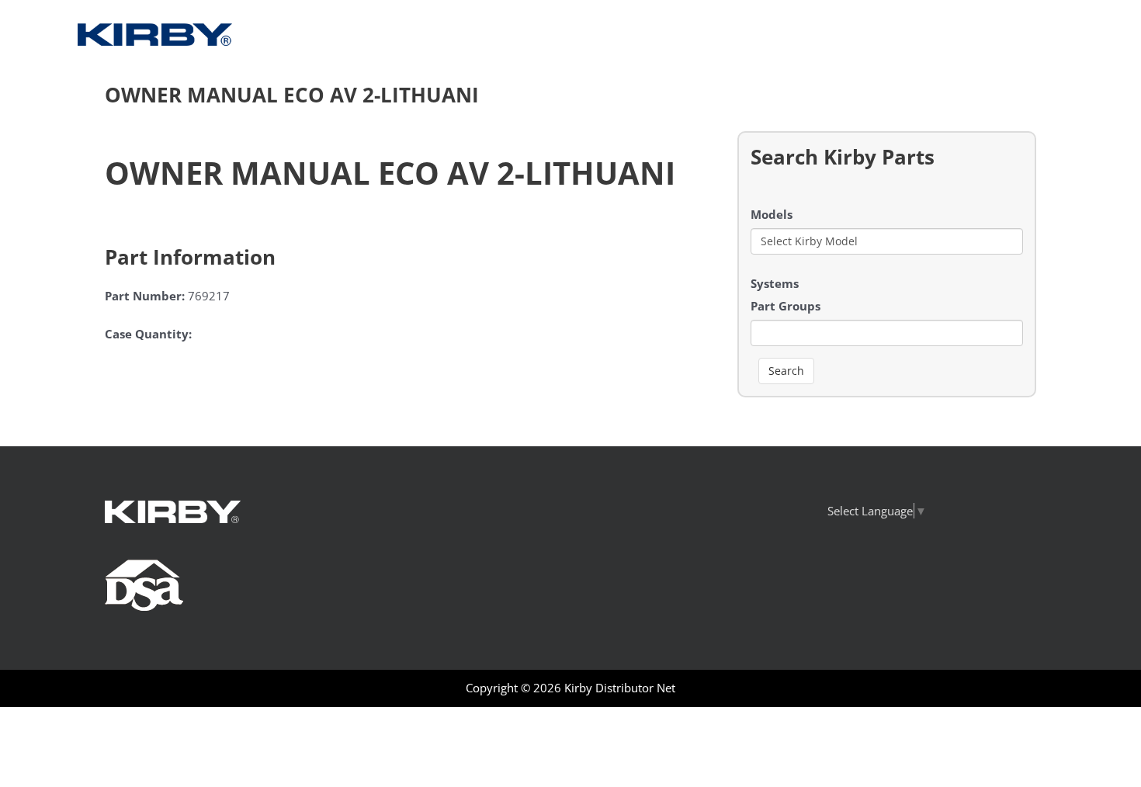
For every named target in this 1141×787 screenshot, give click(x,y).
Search (786, 370)
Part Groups (785, 306)
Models (771, 214)
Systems (775, 283)
